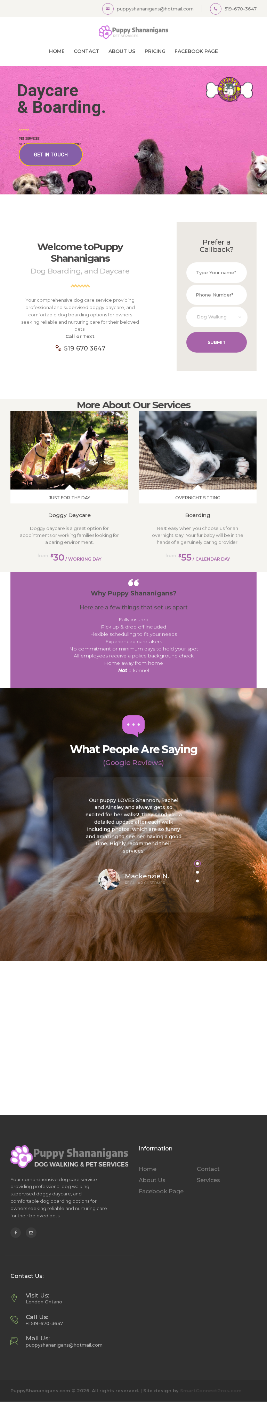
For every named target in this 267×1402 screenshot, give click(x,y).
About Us (152, 1180)
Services (208, 1180)
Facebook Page (161, 1191)
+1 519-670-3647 (44, 1323)
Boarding (197, 515)
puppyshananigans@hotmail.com (64, 1345)
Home (147, 1169)
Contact (208, 1169)
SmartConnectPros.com (211, 1390)
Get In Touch (51, 154)
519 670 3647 (83, 348)
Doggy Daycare (69, 515)
